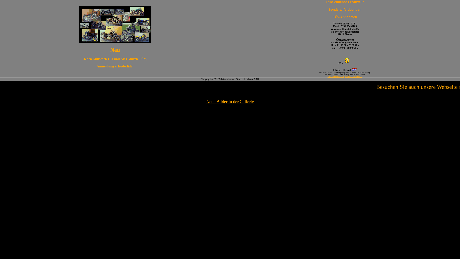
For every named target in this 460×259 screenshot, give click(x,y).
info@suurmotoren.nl (353, 77)
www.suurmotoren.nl (336, 77)
